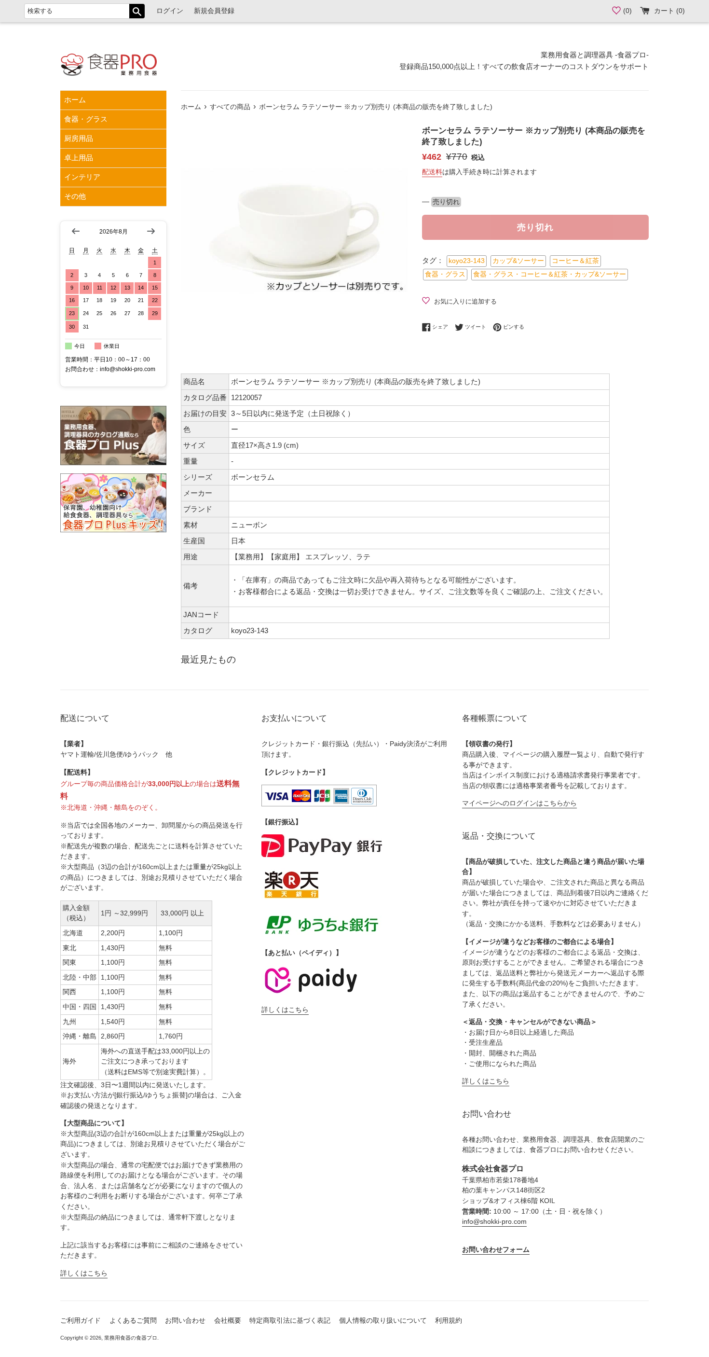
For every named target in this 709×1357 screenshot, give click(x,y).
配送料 (432, 172)
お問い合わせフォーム (496, 1249)
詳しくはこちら (84, 1273)
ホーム (75, 100)
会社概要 (227, 1320)
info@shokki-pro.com (494, 1221)
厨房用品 (78, 138)
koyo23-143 (467, 260)
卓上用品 (78, 157)
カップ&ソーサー (518, 260)
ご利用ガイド (80, 1320)
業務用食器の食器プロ (130, 1338)
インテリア (82, 177)
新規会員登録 (214, 10)
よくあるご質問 (133, 1320)
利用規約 (448, 1320)
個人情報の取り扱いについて (383, 1320)
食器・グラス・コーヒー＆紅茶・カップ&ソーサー (549, 274)
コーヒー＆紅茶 (575, 260)
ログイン (169, 10)
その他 (75, 196)
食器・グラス (86, 119)
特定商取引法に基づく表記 (289, 1320)
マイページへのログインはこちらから (519, 803)
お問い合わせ (185, 1320)
